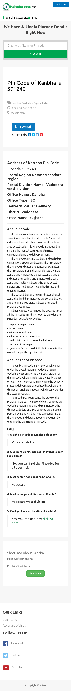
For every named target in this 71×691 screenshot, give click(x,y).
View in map (35, 573)
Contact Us (61, 4)
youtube (17, 667)
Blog (34, 17)
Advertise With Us (14, 625)
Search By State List (16, 17)
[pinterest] (41, 134)
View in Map (18, 113)
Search (35, 54)
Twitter (16, 655)
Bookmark (25, 126)
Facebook (17, 643)
